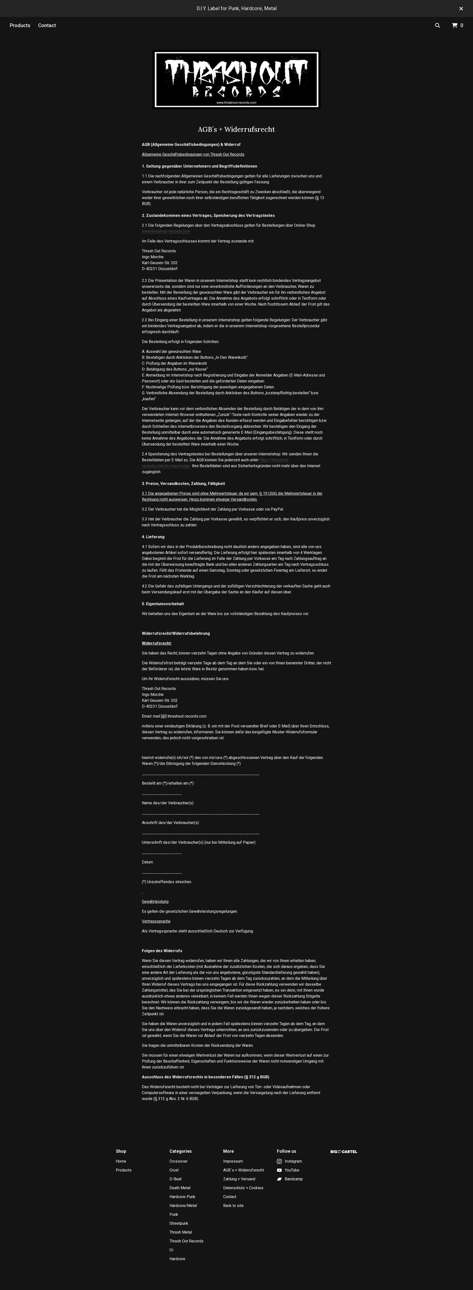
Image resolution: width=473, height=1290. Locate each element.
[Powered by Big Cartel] (344, 1151)
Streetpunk (178, 1223)
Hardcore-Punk (182, 1196)
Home (121, 1161)
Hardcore (177, 1258)
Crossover (178, 1161)
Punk (173, 1214)
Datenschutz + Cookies (243, 1188)
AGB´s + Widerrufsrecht (243, 1170)
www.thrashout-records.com (166, 231)
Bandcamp (294, 1179)
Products (20, 25)
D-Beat (175, 1179)
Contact (47, 25)
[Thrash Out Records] (236, 79)
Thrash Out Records (186, 1241)
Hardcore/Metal (183, 1205)
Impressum (233, 1161)
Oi (171, 1250)
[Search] (437, 25)
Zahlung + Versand (239, 1179)
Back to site (233, 1205)
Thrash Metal (180, 1232)
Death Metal (179, 1188)
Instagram (293, 1161)
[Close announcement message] (461, 9)
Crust (174, 1170)
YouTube (292, 1170)
